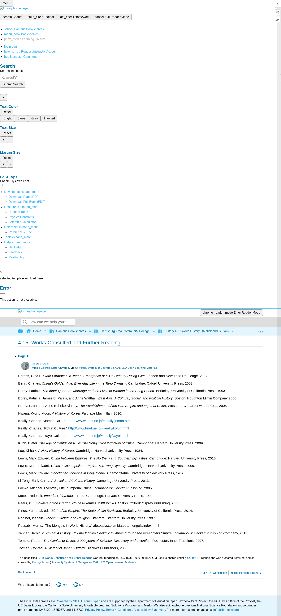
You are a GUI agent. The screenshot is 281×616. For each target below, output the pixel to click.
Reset (7, 112)
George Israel (40, 363)
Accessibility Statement (149, 609)
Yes (64, 585)
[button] (15, 252)
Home (37, 331)
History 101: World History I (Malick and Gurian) (196, 331)
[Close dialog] (2, 293)
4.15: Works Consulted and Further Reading (65, 557)
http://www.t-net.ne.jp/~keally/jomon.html (100, 421)
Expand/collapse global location (260, 330)
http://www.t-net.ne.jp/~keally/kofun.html (98, 428)
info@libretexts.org (226, 609)
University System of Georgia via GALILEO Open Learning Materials (116, 367)
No (81, 585)
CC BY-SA (194, 557)
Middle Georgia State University (51, 367)
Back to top (25, 572)
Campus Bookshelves (71, 331)
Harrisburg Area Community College (125, 331)
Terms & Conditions (119, 609)
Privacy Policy (94, 609)
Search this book (11, 70)
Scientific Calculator (22, 222)
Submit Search (13, 84)
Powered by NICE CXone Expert (78, 601)
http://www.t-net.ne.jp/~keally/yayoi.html (98, 436)
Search (25, 322)
